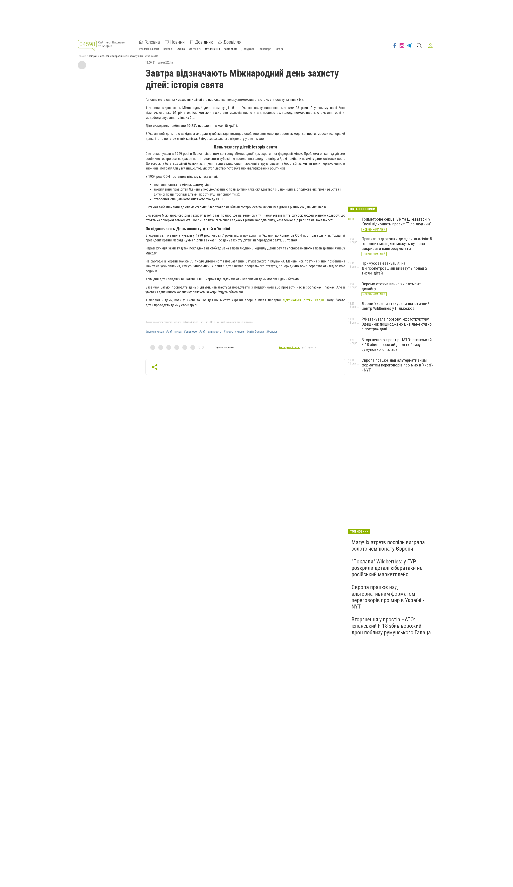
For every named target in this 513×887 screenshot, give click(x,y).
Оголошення (212, 48)
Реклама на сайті (149, 48)
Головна (152, 42)
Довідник (204, 42)
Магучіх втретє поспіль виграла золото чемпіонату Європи (388, 545)
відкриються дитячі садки (303, 300)
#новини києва (154, 331)
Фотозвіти (195, 48)
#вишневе (190, 331)
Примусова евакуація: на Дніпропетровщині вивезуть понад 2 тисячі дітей (394, 268)
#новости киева (234, 331)
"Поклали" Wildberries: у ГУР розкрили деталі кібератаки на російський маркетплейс (387, 568)
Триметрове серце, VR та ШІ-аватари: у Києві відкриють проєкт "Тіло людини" (396, 221)
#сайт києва (174, 331)
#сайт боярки (255, 331)
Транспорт (265, 48)
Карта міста (230, 48)
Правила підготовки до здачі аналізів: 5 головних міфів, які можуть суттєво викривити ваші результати (397, 243)
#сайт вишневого (210, 331)
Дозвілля (232, 42)
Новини (177, 42)
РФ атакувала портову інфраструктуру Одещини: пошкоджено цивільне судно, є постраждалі (397, 324)
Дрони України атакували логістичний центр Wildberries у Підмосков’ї (395, 306)
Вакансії (168, 48)
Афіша (181, 48)
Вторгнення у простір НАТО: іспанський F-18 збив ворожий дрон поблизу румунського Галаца (397, 344)
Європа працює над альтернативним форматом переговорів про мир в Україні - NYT (398, 365)
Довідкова (247, 48)
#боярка (271, 331)
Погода (279, 48)
